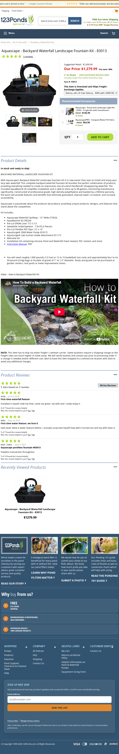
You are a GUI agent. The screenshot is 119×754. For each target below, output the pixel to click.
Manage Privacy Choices (30, 721)
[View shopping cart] (116, 10)
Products (8, 655)
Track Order (17, 10)
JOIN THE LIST (59, 708)
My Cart (66, 651)
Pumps (7, 651)
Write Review (108, 385)
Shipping (5, 10)
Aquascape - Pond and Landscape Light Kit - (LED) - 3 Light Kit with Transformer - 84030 (95, 110)
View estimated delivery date (94, 74)
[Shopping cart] (113, 33)
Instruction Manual (17, 244)
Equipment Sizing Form (74, 671)
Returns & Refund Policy (71, 656)
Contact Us (38, 663)
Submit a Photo (72, 580)
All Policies (38, 651)
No (33, 410)
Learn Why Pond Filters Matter (43, 575)
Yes (29, 410)
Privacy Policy (12, 721)
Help (6, 673)
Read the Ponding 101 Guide (104, 578)
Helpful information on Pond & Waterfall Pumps (73, 665)
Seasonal (8, 659)
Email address (13, 694)
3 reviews (28, 56)
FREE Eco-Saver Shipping (101, 21)
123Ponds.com (18, 19)
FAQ (35, 655)
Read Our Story (12, 583)
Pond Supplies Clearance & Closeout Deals (15, 666)
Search (104, 33)
